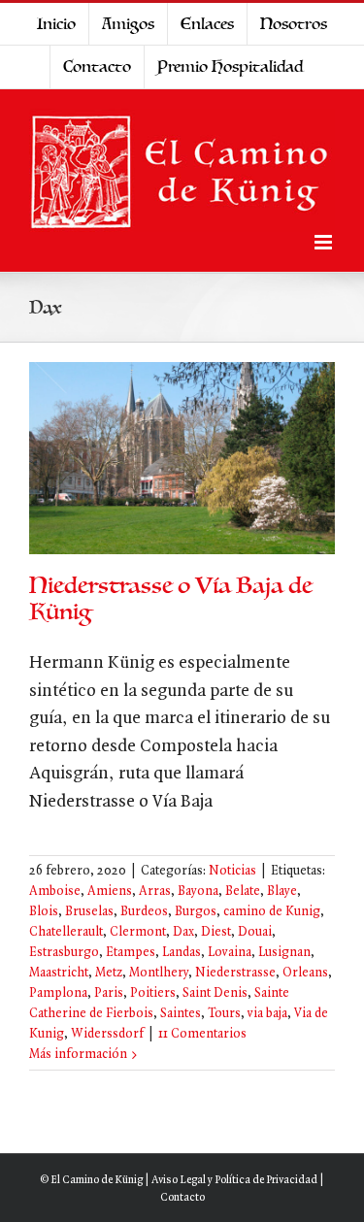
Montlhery (158, 973)
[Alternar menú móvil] (324, 242)
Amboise (55, 891)
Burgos (195, 912)
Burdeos (144, 912)
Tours (224, 1014)
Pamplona (58, 993)
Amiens (109, 891)
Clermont (138, 932)
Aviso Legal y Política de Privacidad (234, 1180)
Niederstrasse (235, 973)
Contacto (182, 1198)
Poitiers (153, 993)
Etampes (130, 952)
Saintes (180, 1014)
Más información (78, 1054)
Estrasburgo (64, 952)
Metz (108, 973)
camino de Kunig (271, 912)
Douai (255, 932)
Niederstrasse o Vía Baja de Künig (171, 599)
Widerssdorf (107, 1034)
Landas (181, 952)
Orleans (305, 973)
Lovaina (229, 952)
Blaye (282, 891)
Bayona (198, 891)
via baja (267, 1014)
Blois (43, 912)
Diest (216, 932)
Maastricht (58, 973)
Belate (242, 891)
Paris (108, 993)
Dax (183, 932)
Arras (155, 891)
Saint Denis (215, 993)
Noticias (232, 871)
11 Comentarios (202, 1034)
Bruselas (89, 912)
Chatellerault (66, 932)
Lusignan (284, 952)
